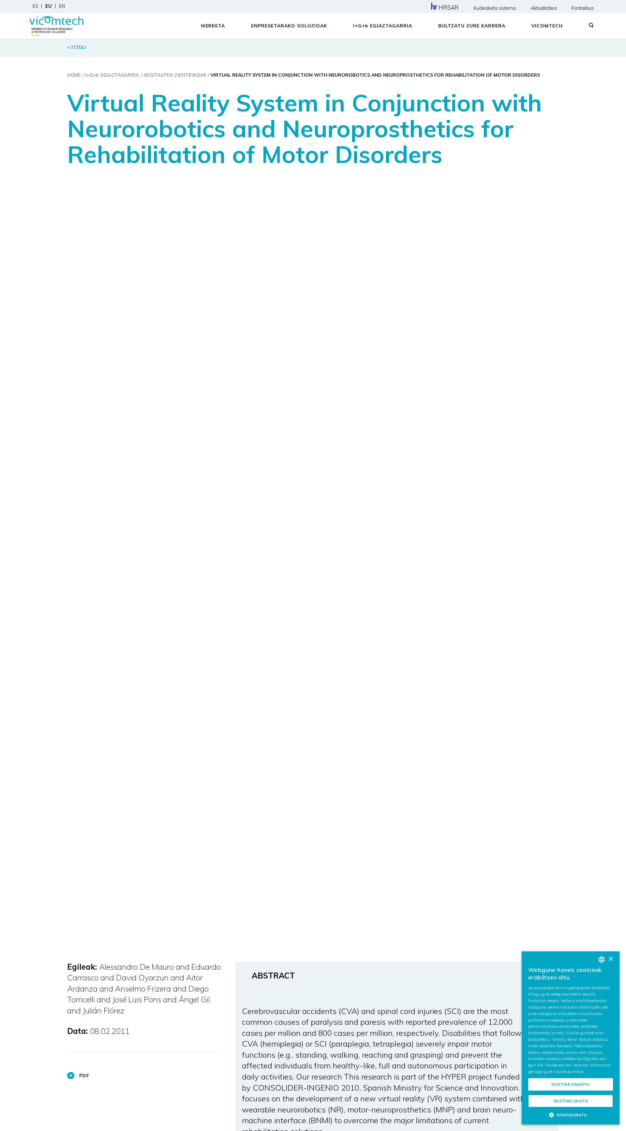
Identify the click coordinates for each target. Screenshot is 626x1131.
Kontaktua (582, 8)
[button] (570, 1114)
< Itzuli (76, 47)
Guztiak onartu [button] (570, 1084)
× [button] (610, 959)
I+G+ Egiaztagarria (382, 26)
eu (48, 6)
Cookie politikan (569, 1071)
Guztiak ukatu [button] (570, 1100)
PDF (84, 1076)
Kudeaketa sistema (495, 8)
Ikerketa (213, 26)
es (35, 6)
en (62, 6)
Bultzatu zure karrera (472, 26)
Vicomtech (547, 26)
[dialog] (570, 1037)
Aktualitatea (544, 8)
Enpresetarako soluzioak (289, 26)
